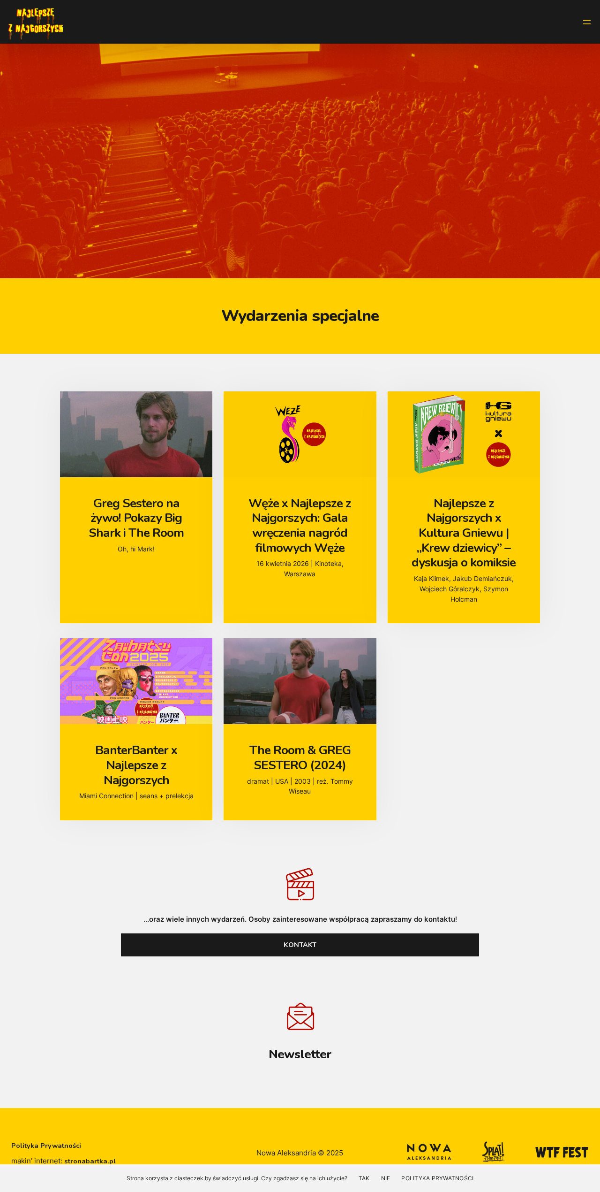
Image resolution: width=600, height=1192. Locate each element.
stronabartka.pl (90, 1161)
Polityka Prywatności (46, 1145)
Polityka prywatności (437, 1178)
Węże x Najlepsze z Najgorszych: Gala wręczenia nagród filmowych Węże (299, 525)
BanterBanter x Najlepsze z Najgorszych (136, 765)
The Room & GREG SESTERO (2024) (300, 757)
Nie (385, 1178)
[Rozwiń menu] (586, 22)
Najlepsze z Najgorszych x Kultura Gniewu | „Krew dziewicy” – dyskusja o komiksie (464, 533)
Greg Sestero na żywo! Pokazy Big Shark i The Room (136, 518)
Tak (364, 1178)
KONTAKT (300, 944)
